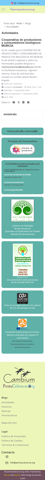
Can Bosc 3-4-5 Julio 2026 (13, 185)
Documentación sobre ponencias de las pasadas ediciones (22, 281)
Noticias (6, 410)
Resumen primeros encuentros (22, 344)
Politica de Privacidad (14, 436)
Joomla (17, 475)
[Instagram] (7, 456)
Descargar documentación (22, 341)
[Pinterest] (28, 102)
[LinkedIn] (23, 102)
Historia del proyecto (22, 347)
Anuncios (7, 406)
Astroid (7, 475)
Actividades (17, 87)
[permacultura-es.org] (22, 9)
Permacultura (9, 415)
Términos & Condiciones (15, 444)
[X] (18, 102)
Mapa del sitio (9, 422)
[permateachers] (22, 322)
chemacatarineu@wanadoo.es (18, 66)
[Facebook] (13, 102)
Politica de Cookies (12, 440)
